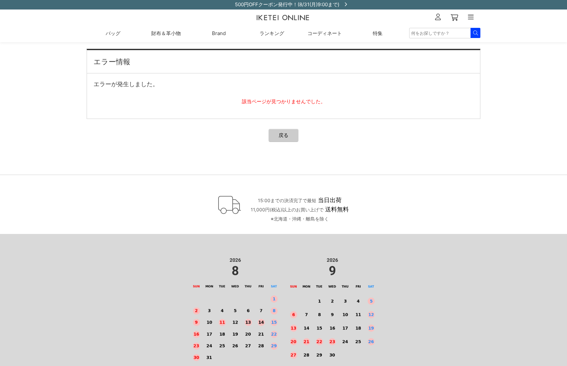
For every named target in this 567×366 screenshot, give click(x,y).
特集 (378, 33)
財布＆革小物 (166, 33)
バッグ (113, 33)
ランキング (272, 33)
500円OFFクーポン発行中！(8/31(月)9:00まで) (282, 4)
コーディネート (324, 33)
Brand (219, 33)
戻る (283, 135)
